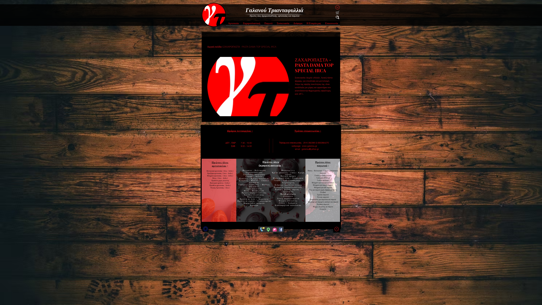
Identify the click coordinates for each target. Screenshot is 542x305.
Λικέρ (280, 198)
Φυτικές (285, 176)
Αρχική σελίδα (214, 46)
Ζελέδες (248, 195)
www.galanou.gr (309, 146)
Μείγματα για (316, 182)
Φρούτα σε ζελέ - (249, 199)
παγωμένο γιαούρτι (327, 182)
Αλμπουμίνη (288, 182)
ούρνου (261, 203)
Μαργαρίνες (288, 170)
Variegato (320, 178)
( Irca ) (227, 188)
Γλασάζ (249, 176)
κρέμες (292, 176)
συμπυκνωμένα (291, 198)
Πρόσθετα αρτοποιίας (217, 185)
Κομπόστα (263, 199)
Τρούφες (242, 184)
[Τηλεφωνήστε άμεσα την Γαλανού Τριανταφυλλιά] (262, 228)
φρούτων (325, 180)
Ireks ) (228, 185)
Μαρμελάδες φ (250, 203)
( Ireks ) (227, 183)
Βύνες (214, 178)
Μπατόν (254, 180)
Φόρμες (283, 201)
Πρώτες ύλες (271, 162)
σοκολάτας (254, 182)
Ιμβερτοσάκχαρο (292, 180)
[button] (233, 24)
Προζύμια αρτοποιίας (214, 173)
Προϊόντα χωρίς (217, 180)
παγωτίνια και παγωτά (328, 199)
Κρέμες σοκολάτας (259, 178)
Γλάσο (277, 180)
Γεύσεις (319, 180)
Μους (247, 190)
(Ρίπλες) (327, 178)
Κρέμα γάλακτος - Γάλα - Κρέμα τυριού (288, 173)
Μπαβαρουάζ (257, 190)
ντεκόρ (298, 185)
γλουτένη (226, 180)
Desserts (288, 196)
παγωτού (325, 194)
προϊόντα (220, 183)
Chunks (265, 180)
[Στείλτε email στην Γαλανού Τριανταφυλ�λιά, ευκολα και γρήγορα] (275, 228)
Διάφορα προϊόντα (285, 185)
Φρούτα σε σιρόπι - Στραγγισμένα (254, 201)
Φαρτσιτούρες (254, 197)
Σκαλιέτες (254, 184)
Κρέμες (246, 192)
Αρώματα (292, 203)
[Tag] (205, 229)
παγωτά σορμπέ (327, 185)
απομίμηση (259, 174)
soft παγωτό (327, 187)
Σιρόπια (319, 194)
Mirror (259, 176)
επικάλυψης (258, 195)
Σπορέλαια (297, 178)
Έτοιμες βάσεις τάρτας (287, 189)
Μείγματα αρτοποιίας (214, 176)
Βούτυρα (254, 205)
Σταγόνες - (245, 180)
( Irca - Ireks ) (227, 173)
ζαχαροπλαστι (258, 192)
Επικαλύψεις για (315, 199)
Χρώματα (279, 187)
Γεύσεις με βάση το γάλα (323, 175)
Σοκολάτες (248, 174)
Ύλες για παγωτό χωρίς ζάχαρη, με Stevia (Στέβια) (323, 191)
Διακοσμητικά (282, 205)
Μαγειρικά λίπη (281, 178)
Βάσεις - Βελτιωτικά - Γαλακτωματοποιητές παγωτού (323, 171)
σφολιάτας (288, 191)
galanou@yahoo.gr (310, 149)
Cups (249, 189)
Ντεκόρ (319, 197)
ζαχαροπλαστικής (293, 187)
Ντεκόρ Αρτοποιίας (217, 188)
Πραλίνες (244, 178)
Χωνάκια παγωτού (323, 204)
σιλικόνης (292, 201)
